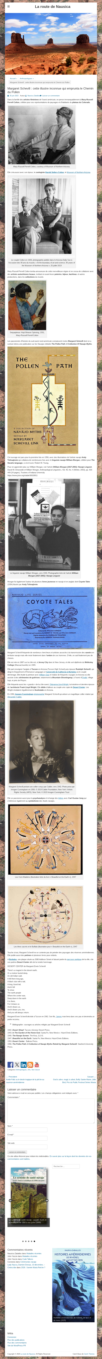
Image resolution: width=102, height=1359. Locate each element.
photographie (39, 694)
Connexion (11, 1337)
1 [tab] (23, 1241)
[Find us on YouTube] (37, 1065)
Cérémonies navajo (28, 1262)
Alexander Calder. (14, 697)
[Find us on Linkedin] (24, 1065)
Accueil (13, 78)
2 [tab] (25, 1241)
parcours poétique (74, 959)
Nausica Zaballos (33, 96)
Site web (10, 1143)
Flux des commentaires (17, 1343)
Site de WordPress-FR (16, 1346)
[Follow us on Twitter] (17, 1065)
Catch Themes (89, 1354)
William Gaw (44, 675)
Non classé (36, 1070)
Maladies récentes (33, 1253)
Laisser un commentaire (51, 96)
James (59, 1016)
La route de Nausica (52, 6)
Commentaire (13, 1097)
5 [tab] (34, 1241)
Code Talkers (27, 1259)
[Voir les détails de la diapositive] (28, 1201)
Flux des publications (16, 1340)
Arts (29, 1070)
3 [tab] (28, 1241)
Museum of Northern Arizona (78, 172)
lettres (60, 798)
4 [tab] (31, 1241)
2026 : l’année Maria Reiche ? (33, 1267)
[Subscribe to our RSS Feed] (30, 1065)
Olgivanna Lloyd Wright (59, 684)
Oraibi (84, 677)
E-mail (10, 1135)
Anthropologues (27, 78)
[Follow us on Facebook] (10, 1065)
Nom (10, 1126)
